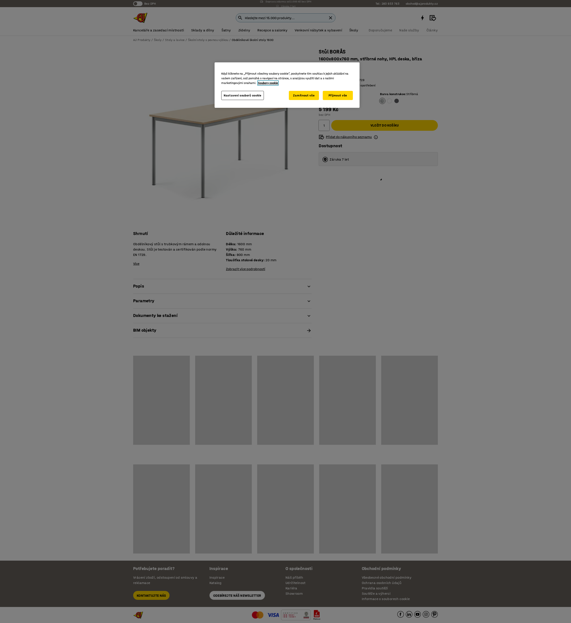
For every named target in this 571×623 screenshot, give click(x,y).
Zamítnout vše (303, 95)
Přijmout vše (338, 95)
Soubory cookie (268, 83)
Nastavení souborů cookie (242, 95)
